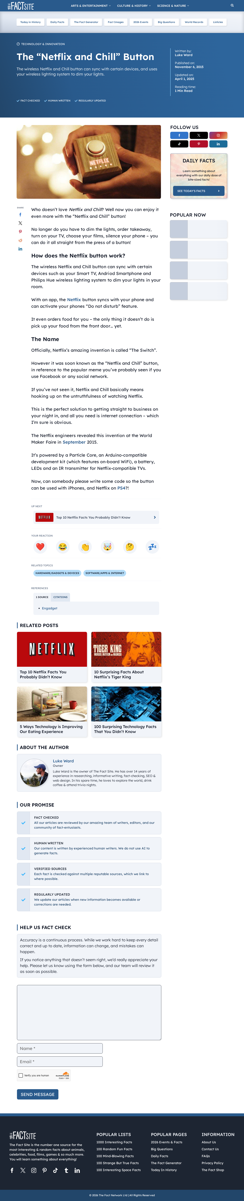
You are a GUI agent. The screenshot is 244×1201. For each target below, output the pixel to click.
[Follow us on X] (23, 1171)
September (74, 442)
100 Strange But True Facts (117, 1163)
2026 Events (140, 22)
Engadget (49, 608)
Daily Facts (57, 22)
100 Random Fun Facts (114, 1149)
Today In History (164, 1170)
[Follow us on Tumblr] (66, 1171)
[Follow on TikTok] (179, 143)
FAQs (206, 1156)
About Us (209, 1142)
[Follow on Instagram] (218, 135)
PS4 (121, 488)
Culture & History (132, 5)
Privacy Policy (212, 1163)
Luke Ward (63, 760)
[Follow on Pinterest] (199, 143)
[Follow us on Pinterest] (44, 1171)
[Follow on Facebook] (179, 135)
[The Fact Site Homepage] (21, 6)
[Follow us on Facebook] (12, 1171)
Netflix (74, 299)
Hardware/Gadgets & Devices (57, 573)
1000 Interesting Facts (114, 1142)
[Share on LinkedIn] (20, 249)
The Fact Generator (86, 22)
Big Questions (166, 22)
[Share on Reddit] (20, 240)
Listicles (218, 22)
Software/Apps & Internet (105, 573)
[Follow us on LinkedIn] (77, 1171)
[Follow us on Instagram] (33, 1171)
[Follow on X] (199, 135)
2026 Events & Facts (166, 1142)
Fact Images (116, 22)
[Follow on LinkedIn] (218, 143)
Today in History (30, 22)
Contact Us (210, 1149)
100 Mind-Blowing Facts (115, 1156)
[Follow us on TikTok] (55, 1171)
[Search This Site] (232, 5)
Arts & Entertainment (89, 5)
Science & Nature (171, 5)
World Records (194, 22)
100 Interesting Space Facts (118, 1170)
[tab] (42, 597)
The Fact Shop (213, 1170)
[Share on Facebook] (20, 214)
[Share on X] (20, 223)
